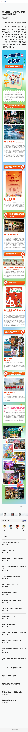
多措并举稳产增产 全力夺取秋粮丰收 (11, 600)
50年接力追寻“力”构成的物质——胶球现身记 (14, 632)
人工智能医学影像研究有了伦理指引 (11, 576)
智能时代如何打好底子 (8, 550)
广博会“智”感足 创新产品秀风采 (10, 542)
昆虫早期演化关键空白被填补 (9, 592)
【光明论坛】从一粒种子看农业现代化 (12, 668)
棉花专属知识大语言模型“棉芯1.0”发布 (12, 640)
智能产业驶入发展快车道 (8, 624)
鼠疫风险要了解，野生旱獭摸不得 (11, 684)
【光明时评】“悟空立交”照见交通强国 (12, 608)
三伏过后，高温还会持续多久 (9, 676)
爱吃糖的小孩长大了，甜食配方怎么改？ (12, 692)
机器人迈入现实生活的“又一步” (10, 584)
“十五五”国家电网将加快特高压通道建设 (12, 558)
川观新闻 (6, 17)
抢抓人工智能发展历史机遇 (9, 700)
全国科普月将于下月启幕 (8, 616)
